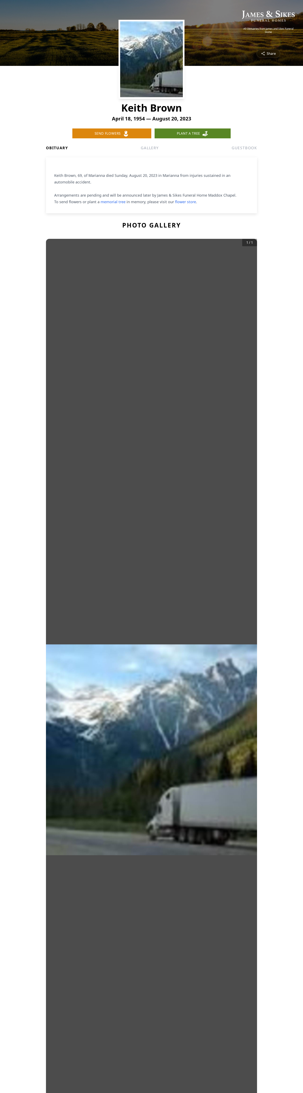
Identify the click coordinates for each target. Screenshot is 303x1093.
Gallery (150, 147)
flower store (185, 201)
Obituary (57, 147)
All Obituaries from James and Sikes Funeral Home (268, 30)
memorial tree (113, 201)
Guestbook (244, 147)
